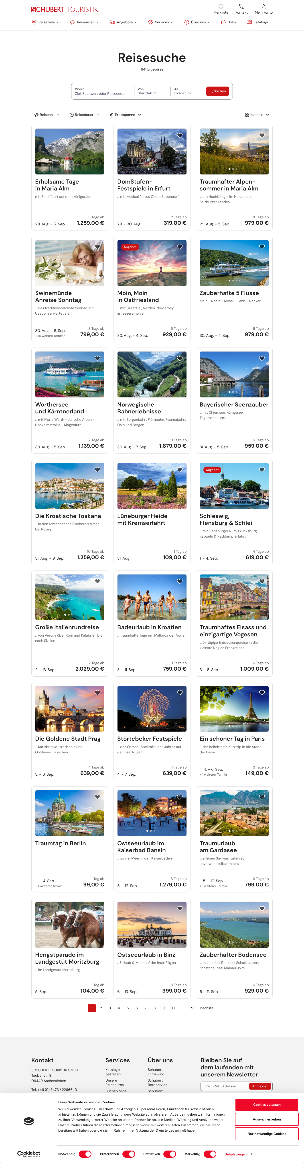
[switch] (128, 1154)
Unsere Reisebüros (114, 1082)
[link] (228, 22)
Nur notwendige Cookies (267, 1134)
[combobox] (103, 93)
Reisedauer (84, 114)
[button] (45, 22)
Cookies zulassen (267, 1104)
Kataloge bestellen (113, 1071)
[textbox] (103, 93)
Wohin (103, 89)
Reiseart (46, 114)
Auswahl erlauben (267, 1119)
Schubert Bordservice (157, 1082)
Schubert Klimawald (156, 1071)
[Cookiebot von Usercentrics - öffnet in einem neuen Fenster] (28, 1154)
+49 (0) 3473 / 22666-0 (57, 1089)
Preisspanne (125, 114)
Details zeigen (236, 1154)
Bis (183, 89)
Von (149, 89)
